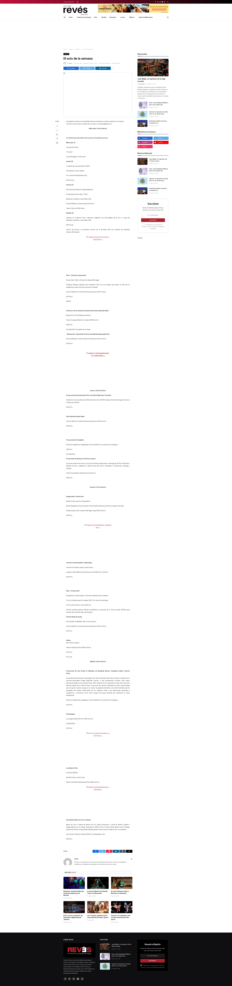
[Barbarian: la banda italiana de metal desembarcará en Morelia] (74, 883)
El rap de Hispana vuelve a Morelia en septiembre (120, 892)
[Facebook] (57, 126)
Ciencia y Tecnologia (84, 17)
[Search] (77, 2)
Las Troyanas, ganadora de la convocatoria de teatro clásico (97, 916)
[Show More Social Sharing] (113, 68)
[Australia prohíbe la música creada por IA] (142, 123)
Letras (122, 17)
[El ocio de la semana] (97, 94)
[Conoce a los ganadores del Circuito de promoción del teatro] (121, 907)
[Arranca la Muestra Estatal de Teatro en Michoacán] (98, 883)
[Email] (57, 142)
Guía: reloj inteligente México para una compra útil (158, 103)
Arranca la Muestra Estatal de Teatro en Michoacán (97, 892)
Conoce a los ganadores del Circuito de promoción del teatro (120, 917)
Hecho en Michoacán (146, 17)
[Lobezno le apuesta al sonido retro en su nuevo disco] (142, 114)
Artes (70, 17)
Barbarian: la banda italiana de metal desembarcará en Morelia (73, 893)
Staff (70, 63)
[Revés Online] (75, 10)
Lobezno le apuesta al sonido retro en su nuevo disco (158, 113)
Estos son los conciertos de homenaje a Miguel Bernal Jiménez (73, 917)
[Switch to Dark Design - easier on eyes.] (168, 1)
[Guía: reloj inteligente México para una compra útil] (142, 105)
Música (131, 17)
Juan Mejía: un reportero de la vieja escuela (151, 80)
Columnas (112, 17)
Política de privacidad (158, 967)
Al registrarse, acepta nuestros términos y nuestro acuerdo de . (153, 226)
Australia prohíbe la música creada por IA (158, 122)
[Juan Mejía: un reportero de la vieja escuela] (153, 67)
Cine (95, 17)
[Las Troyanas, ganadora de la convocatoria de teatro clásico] (98, 907)
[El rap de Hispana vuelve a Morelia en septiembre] (121, 883)
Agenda (66, 54)
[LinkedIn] (57, 134)
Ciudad (103, 17)
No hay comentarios (105, 63)
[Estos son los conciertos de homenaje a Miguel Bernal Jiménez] (74, 907)
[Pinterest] (57, 138)
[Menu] (65, 17)
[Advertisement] (116, 34)
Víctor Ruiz (142, 84)
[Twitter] (57, 130)
